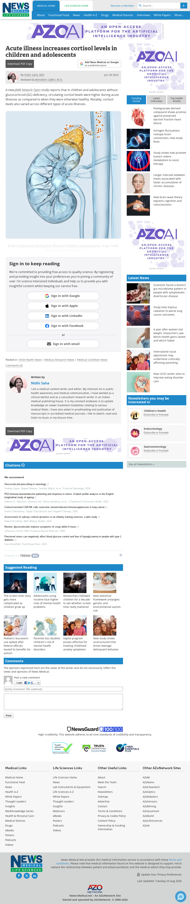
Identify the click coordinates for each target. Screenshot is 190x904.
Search (102, 787)
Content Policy (106, 820)
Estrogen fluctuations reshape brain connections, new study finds (168, 136)
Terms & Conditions (110, 811)
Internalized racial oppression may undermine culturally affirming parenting (166, 357)
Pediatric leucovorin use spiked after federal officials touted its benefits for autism (17, 646)
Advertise (103, 801)
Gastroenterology (155, 446)
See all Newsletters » (141, 464)
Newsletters (105, 792)
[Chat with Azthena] (180, 896)
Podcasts (10, 840)
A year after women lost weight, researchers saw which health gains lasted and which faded (169, 335)
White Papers (13, 796)
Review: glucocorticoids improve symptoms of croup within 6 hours (40, 526)
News (8, 787)
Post (9, 715)
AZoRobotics (150, 796)
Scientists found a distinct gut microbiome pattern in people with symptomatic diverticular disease (169, 290)
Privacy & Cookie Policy (112, 816)
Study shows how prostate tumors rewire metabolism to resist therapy (169, 158)
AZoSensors (150, 801)
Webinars (59, 811)
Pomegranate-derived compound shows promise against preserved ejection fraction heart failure (169, 116)
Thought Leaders (15, 801)
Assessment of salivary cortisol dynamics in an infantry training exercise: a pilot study (50, 517)
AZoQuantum (151, 811)
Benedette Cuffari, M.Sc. (49, 79)
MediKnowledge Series (19, 811)
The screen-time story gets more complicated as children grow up (17, 601)
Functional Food (15, 782)
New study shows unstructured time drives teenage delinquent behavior (106, 644)
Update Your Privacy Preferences (161, 874)
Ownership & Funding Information (111, 827)
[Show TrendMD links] (120, 555)
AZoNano (148, 782)
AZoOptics (149, 792)
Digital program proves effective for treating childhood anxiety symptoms (75, 644)
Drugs (9, 825)
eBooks (9, 830)
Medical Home (46, 5)
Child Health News (30, 359)
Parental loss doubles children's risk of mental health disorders (47, 644)
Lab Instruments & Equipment (71, 787)
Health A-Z (11, 792)
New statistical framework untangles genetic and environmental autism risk (107, 603)
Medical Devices (15, 820)
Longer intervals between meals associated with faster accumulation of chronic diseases (169, 180)
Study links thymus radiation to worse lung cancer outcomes (167, 310)
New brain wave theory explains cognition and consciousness (167, 200)
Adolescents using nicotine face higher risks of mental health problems (47, 601)
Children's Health (155, 411)
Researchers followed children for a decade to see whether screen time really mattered (77, 601)
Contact (102, 806)
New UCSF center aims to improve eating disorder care (169, 377)
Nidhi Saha (40, 383)
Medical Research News (59, 359)
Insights (10, 806)
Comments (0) (14, 365)
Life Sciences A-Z (63, 792)
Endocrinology (153, 428)
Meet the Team (107, 782)
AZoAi (146, 825)
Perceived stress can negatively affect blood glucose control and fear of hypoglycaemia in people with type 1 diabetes (62, 538)
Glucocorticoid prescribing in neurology (25, 484)
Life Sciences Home (76, 5)
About (101, 777)
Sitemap (103, 796)
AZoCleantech (151, 787)
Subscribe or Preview (156, 414)
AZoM (146, 777)
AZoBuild (148, 816)
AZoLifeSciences (153, 820)
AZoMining (149, 806)
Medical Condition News (92, 359)
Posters (9, 835)
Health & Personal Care (19, 816)
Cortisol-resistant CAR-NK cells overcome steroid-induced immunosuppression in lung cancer (54, 507)
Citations (13, 465)
